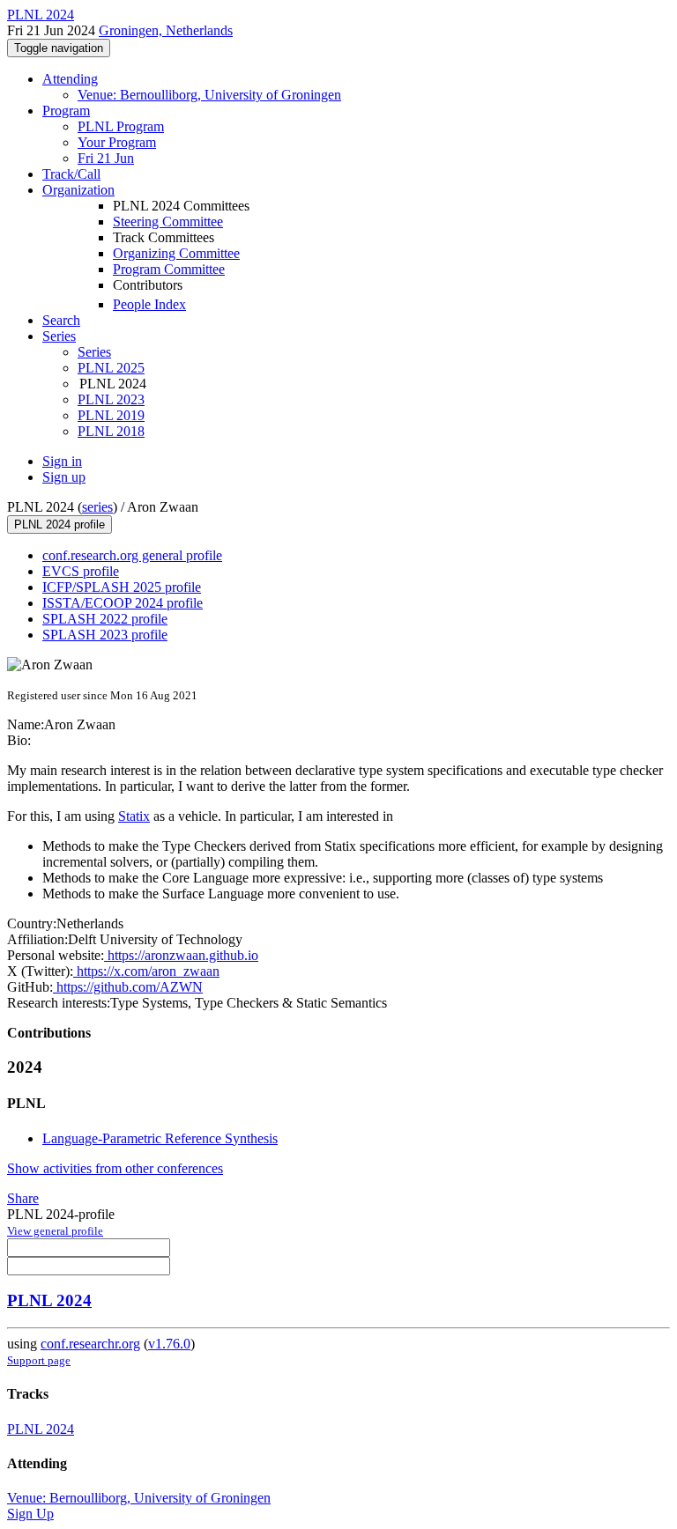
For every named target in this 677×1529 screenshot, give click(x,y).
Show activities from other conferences (115, 1168)
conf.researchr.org (90, 1343)
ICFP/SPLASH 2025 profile (121, 587)
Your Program (117, 142)
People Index (149, 304)
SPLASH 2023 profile (104, 634)
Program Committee (169, 269)
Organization (78, 189)
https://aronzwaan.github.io (181, 955)
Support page (39, 1360)
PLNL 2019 (111, 415)
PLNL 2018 (111, 431)
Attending (70, 78)
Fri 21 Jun (106, 158)
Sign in (62, 461)
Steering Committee (168, 221)
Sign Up (30, 1513)
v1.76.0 (169, 1343)
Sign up (64, 476)
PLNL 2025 (111, 367)
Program (66, 110)
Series (94, 351)
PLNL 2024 (49, 1300)
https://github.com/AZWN (128, 986)
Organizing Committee (176, 253)
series (97, 506)
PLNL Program (121, 126)
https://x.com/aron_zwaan (146, 971)
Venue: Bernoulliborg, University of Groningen (209, 94)
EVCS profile (80, 571)
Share (23, 1198)
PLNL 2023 (111, 399)
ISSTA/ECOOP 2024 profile (122, 602)
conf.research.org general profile (132, 555)
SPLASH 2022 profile (104, 618)
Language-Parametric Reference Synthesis (160, 1138)
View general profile (55, 1230)
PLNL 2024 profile (59, 524)
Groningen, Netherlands (166, 30)
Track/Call (71, 173)
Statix (134, 816)
